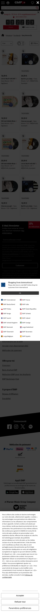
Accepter (20, 595)
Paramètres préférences (20, 608)
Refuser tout (20, 602)
